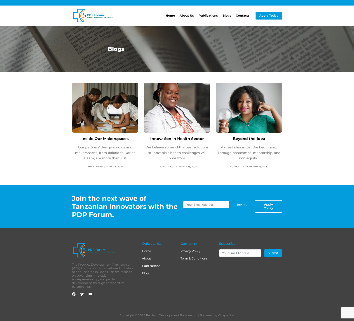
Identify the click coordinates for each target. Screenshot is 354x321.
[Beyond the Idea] (249, 108)
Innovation (95, 166)
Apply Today (268, 15)
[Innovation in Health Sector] (177, 108)
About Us (187, 15)
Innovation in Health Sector (177, 138)
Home (170, 15)
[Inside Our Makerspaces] (105, 108)
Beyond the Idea (249, 138)
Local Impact (166, 166)
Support (236, 166)
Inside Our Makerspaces (105, 138)
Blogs (227, 15)
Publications (208, 15)
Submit (241, 204)
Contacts (243, 15)
